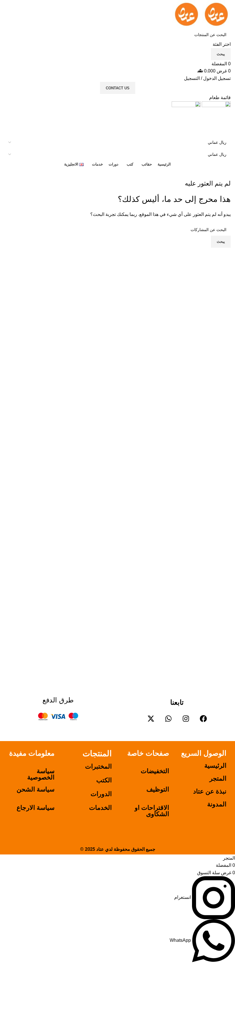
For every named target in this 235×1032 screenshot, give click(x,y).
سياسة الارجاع (35, 807)
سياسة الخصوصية (40, 774)
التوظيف (157, 789)
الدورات (101, 793)
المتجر (217, 778)
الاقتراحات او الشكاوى (152, 811)
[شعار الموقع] (216, 13)
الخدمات (100, 807)
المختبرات (98, 766)
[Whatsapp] (168, 719)
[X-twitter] (151, 719)
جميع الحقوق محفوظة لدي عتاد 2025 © (117, 849)
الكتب (104, 780)
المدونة (216, 804)
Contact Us (118, 88)
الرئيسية (215, 765)
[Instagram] (186, 719)
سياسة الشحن (35, 789)
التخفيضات (155, 771)
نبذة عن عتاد (209, 791)
